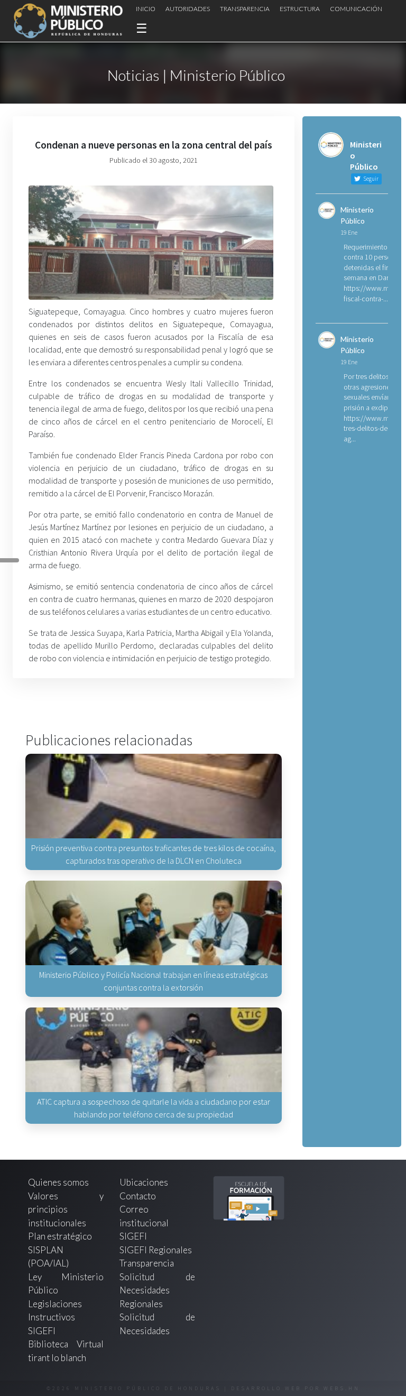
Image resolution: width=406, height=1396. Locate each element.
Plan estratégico (61, 1236)
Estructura (300, 9)
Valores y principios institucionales (66, 1209)
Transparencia (245, 9)
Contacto (137, 1195)
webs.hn (342, 1388)
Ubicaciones (143, 1182)
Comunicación (356, 9)
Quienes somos (58, 1182)
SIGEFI (133, 1236)
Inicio (145, 9)
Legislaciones (55, 1303)
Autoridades (187, 9)
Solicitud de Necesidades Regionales (157, 1290)
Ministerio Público (357, 215)
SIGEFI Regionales (155, 1249)
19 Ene (348, 232)
